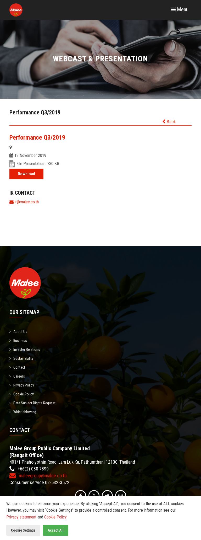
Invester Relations (26, 349)
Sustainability (23, 358)
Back (171, 121)
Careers (19, 376)
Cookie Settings (23, 530)
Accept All (56, 530)
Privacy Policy (23, 385)
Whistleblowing (24, 412)
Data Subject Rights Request (34, 403)
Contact (19, 367)
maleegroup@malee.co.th (42, 475)
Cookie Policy (23, 394)
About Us (20, 332)
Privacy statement (21, 517)
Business (20, 340)
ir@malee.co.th (26, 201)
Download (26, 173)
